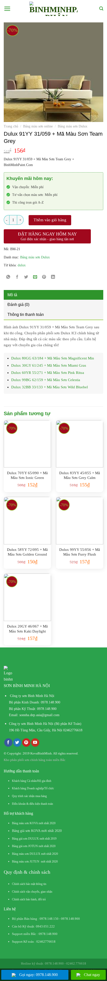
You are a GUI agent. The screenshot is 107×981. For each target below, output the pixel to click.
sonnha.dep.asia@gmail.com (39, 715)
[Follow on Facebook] (8, 742)
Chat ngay (92, 975)
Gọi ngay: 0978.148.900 (38, 975)
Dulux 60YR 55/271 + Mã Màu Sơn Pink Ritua (47, 373)
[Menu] (7, 8)
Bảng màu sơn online (38, 126)
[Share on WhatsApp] (8, 277)
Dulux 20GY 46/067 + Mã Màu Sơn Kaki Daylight (27, 628)
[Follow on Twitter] (17, 742)
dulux (22, 265)
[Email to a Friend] (35, 277)
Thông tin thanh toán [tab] (25, 314)
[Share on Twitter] (26, 277)
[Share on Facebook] (17, 277)
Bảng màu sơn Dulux (72, 126)
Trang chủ (11, 126)
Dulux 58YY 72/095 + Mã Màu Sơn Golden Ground (27, 552)
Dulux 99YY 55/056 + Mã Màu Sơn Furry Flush (79, 552)
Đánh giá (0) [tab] (18, 304)
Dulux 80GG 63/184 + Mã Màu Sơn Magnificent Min (52, 358)
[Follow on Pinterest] (26, 742)
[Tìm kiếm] (101, 8)
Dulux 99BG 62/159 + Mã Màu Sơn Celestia (45, 380)
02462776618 (72, 730)
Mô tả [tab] (12, 295)
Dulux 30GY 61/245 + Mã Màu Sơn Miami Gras (48, 365)
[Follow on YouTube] (35, 742)
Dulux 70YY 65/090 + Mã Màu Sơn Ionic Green (27, 475)
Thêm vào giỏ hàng (50, 220)
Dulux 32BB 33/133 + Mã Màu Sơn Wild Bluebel (49, 387)
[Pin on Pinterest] (44, 277)
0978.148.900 (50, 702)
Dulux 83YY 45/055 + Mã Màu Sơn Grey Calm (79, 475)
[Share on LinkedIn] (53, 277)
